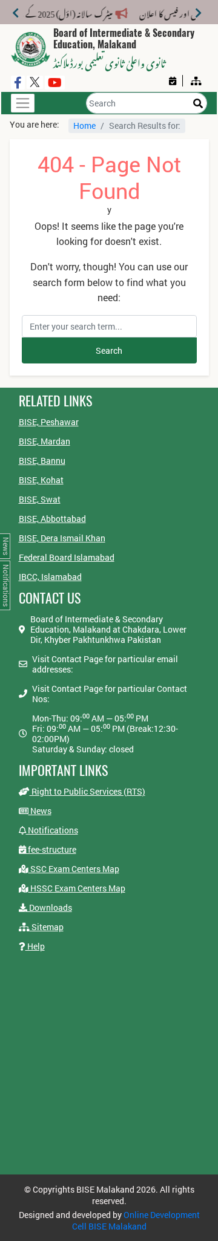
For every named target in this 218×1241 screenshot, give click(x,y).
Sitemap (47, 927)
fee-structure (51, 849)
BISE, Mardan (44, 441)
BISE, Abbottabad (52, 518)
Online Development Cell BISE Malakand (136, 1220)
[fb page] (18, 83)
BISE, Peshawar (49, 422)
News (39, 810)
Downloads (49, 907)
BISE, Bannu (42, 460)
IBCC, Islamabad (50, 576)
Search (109, 350)
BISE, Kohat (41, 480)
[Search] (198, 103)
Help (35, 946)
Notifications (52, 830)
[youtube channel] (55, 83)
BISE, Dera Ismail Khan (62, 538)
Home (84, 125)
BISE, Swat (40, 499)
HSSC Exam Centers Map (76, 888)
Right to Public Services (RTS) (87, 791)
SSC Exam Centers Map (73, 869)
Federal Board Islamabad (66, 557)
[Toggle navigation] (23, 103)
